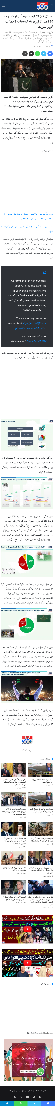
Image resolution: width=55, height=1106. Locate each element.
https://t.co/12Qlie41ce (34, 323)
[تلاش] (51, 7)
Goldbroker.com (47, 1033)
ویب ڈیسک (47, 46)
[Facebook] (50, 53)
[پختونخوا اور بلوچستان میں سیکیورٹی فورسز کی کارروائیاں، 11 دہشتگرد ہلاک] (40, 829)
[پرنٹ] (25, 53)
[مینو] (3, 7)
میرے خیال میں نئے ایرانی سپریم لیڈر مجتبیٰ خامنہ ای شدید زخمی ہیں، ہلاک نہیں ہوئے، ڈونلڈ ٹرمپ (14, 841)
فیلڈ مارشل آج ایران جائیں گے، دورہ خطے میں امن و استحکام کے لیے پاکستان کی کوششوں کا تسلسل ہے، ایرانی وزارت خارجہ (40, 900)
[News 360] (42, 6)
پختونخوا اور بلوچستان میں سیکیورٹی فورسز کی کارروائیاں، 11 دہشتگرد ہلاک (42, 839)
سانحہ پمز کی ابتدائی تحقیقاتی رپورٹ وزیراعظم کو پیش (42, 781)
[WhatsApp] (37, 53)
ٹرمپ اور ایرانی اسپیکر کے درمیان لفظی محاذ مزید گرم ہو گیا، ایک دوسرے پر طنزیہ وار (41, 870)
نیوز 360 (11, 1090)
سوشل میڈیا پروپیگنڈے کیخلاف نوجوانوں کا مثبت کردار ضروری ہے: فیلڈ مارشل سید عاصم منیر (13, 811)
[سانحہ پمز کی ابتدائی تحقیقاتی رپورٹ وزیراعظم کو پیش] (40, 770)
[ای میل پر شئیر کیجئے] (31, 53)
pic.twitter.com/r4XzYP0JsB (30, 328)
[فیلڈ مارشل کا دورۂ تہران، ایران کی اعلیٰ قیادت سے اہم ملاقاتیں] (13, 858)
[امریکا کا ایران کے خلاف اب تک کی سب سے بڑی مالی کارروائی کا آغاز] (13, 887)
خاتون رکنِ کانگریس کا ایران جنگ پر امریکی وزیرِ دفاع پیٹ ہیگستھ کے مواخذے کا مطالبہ (15, 782)
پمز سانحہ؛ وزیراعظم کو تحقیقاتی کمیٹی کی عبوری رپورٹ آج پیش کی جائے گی (40, 810)
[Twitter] (43, 53)
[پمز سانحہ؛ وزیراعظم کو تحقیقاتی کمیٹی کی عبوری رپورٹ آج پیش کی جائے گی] (40, 799)
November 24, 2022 (36, 341)
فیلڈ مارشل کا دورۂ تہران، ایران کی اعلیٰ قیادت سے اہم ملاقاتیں (14, 869)
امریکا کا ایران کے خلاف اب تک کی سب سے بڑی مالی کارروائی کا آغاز (14, 898)
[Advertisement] (27, 183)
